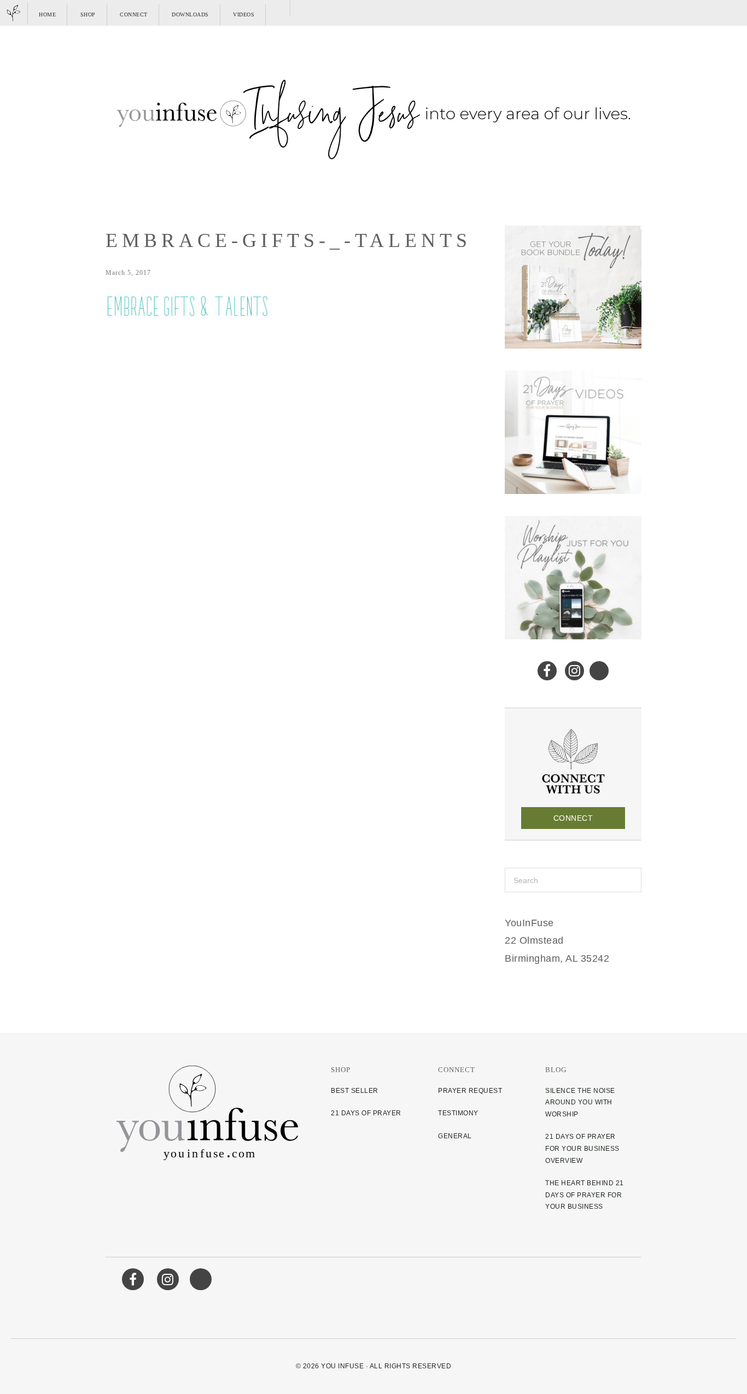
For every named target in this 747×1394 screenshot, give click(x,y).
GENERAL (455, 1136)
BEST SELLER (354, 1091)
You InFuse (342, 1366)
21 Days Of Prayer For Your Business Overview (582, 1148)
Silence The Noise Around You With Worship (580, 1102)
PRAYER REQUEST (470, 1091)
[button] (279, 8)
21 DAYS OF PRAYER (366, 1113)
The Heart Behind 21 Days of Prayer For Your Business (584, 1194)
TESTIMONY (458, 1113)
